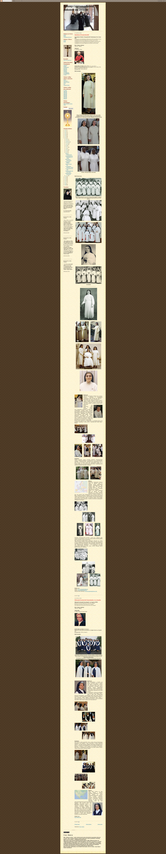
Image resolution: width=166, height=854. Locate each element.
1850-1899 (65, 95)
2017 (65, 136)
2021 (65, 131)
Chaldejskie (65, 65)
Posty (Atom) (81, 826)
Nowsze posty (77, 824)
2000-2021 (65, 98)
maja (66, 148)
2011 (65, 182)
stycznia (67, 175)
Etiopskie (65, 66)
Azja (64, 84)
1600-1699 (65, 92)
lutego (67, 152)
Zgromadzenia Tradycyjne (68, 37)
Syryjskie (65, 74)
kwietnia (67, 149)
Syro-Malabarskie (66, 72)
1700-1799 (65, 93)
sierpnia (67, 144)
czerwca (67, 147)
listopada (67, 140)
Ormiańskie (65, 71)
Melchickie (65, 70)
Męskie (65, 36)
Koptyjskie (65, 68)
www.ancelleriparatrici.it (82, 590)
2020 (65, 132)
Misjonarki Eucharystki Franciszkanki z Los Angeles (69, 157)
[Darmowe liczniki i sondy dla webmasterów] (66, 832)
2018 (65, 135)
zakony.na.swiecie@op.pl (67, 60)
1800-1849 (65, 94)
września (67, 143)
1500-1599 (65, 91)
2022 (65, 130)
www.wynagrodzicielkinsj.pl (82, 589)
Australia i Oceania (66, 85)
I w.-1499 (65, 90)
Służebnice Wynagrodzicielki (82, 34)
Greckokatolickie (66, 67)
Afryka (65, 83)
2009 (65, 184)
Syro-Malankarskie (66, 73)
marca (67, 151)
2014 (65, 178)
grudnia (67, 139)
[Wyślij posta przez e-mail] (78, 595)
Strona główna (88, 824)
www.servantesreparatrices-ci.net (91, 591)
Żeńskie (65, 35)
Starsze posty (100, 824)
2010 (65, 183)
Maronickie (65, 69)
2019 (65, 134)
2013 (65, 179)
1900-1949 (65, 96)
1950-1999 (65, 97)
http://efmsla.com (78, 817)
